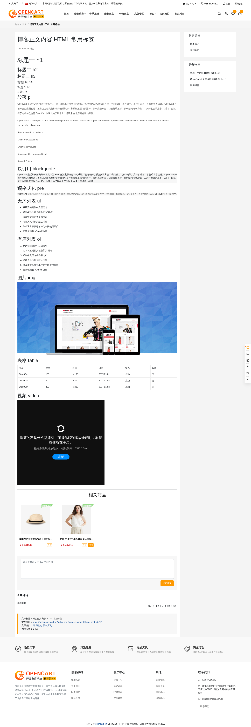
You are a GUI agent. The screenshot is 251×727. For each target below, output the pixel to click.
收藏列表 (118, 692)
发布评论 (167, 583)
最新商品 (109, 13)
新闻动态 (37, 625)
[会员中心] (226, 13)
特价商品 (124, 13)
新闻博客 (194, 85)
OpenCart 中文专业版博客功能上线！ (208, 79)
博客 (151, 13)
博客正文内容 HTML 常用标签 (205, 73)
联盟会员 (160, 686)
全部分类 (79, 13)
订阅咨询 (118, 698)
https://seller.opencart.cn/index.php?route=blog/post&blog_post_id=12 (67, 622)
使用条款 (75, 679)
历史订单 (118, 686)
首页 (66, 13)
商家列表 (179, 13)
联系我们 (204, 706)
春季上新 (94, 13)
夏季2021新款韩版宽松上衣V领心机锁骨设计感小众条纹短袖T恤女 (36, 539)
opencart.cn (101, 724)
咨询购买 (164, 13)
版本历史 (47, 625)
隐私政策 (75, 698)
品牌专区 (139, 13)
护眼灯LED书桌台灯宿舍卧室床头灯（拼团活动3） (77, 539)
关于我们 (75, 686)
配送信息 (75, 692)
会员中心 (118, 679)
